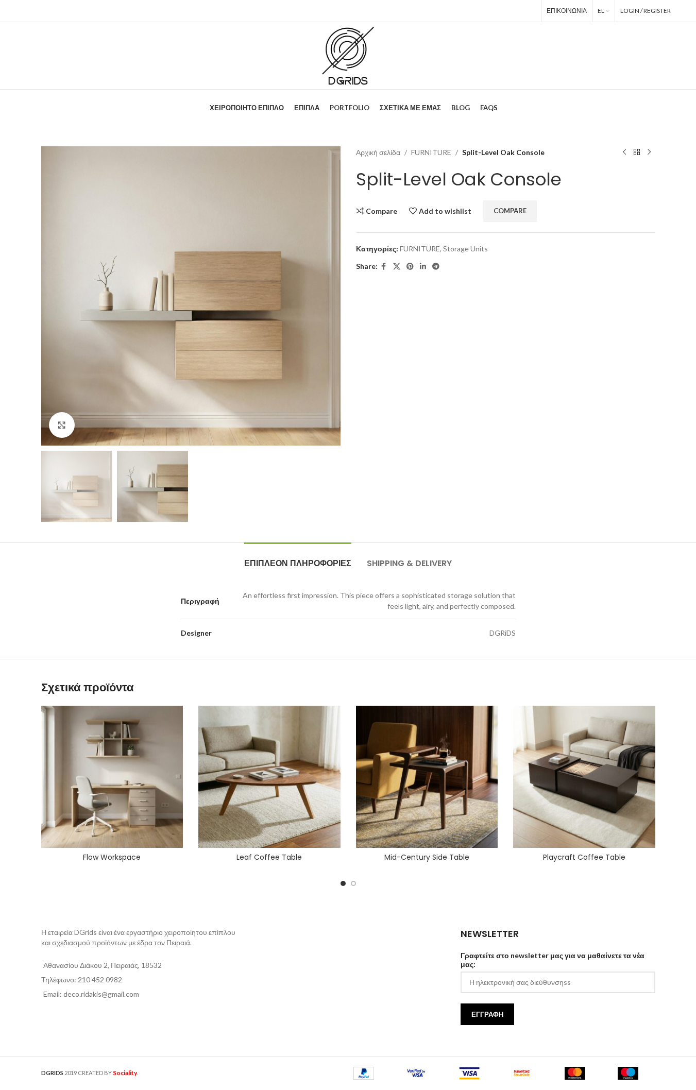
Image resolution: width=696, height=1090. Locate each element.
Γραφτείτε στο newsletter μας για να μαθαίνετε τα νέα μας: (552, 959)
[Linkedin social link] (514, 11)
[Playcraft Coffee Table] (584, 777)
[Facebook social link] (470, 11)
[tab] (297, 558)
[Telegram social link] (528, 11)
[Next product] (649, 152)
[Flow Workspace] (112, 777)
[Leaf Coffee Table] (269, 777)
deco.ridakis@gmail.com (101, 994)
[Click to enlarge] (62, 425)
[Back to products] (637, 152)
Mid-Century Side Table (426, 857)
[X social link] (484, 11)
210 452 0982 (100, 979)
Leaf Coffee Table (269, 857)
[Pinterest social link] (498, 11)
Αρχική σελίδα (378, 152)
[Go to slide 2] (353, 883)
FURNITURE (431, 152)
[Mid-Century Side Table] (427, 777)
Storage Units (465, 248)
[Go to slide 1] (343, 883)
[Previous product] (624, 152)
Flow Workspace (112, 857)
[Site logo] (347, 54)
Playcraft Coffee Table (584, 857)
